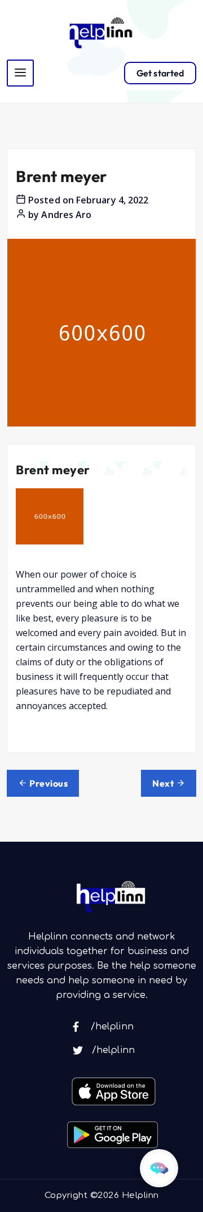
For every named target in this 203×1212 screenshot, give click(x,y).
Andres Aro (66, 214)
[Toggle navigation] (20, 73)
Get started (160, 73)
